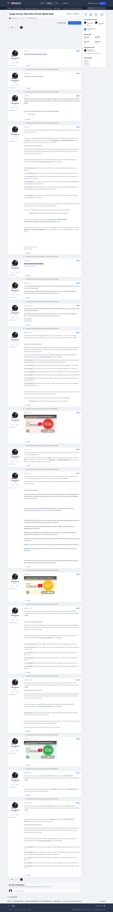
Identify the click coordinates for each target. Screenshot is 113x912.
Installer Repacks (33, 18)
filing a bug (56, 293)
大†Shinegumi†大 (15, 18)
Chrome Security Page (44, 510)
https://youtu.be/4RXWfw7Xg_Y (30, 266)
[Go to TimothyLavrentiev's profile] (85, 29)
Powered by (99, 909)
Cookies (28, 909)
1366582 (30, 532)
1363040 (30, 538)
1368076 (31, 526)
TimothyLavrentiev (91, 28)
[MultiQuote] (24, 66)
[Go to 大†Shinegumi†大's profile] (9, 18)
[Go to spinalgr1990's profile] (96, 22)
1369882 (30, 548)
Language (10, 909)
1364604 (31, 520)
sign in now (37, 886)
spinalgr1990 (101, 23)
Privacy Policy (17, 909)
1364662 (30, 544)
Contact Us (23, 909)
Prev (12, 27)
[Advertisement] (44, 39)
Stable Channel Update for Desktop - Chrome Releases (35, 54)
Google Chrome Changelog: (34, 263)
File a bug (31, 114)
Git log (27, 293)
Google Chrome (28, 321)
